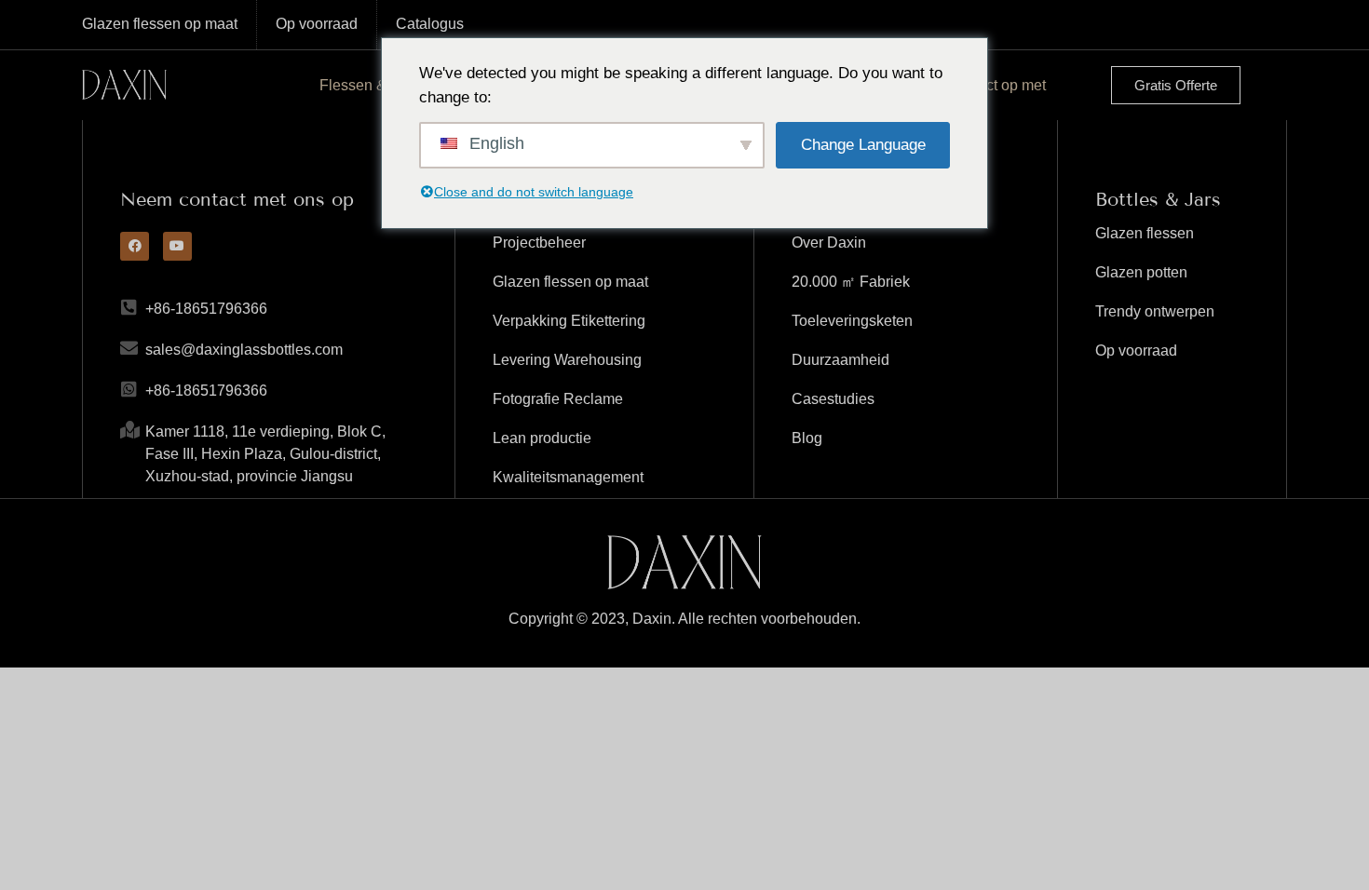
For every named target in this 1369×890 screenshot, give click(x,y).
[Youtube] (177, 246)
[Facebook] (134, 246)
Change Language (863, 145)
